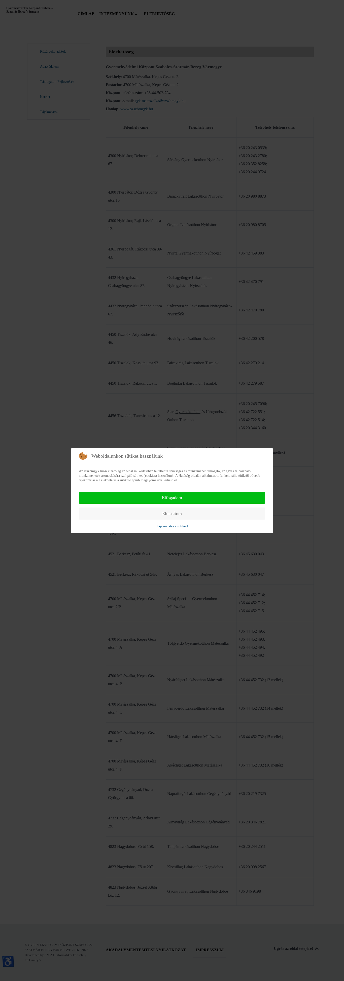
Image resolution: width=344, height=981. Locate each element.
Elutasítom (172, 513)
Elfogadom (172, 497)
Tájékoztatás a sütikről (172, 526)
